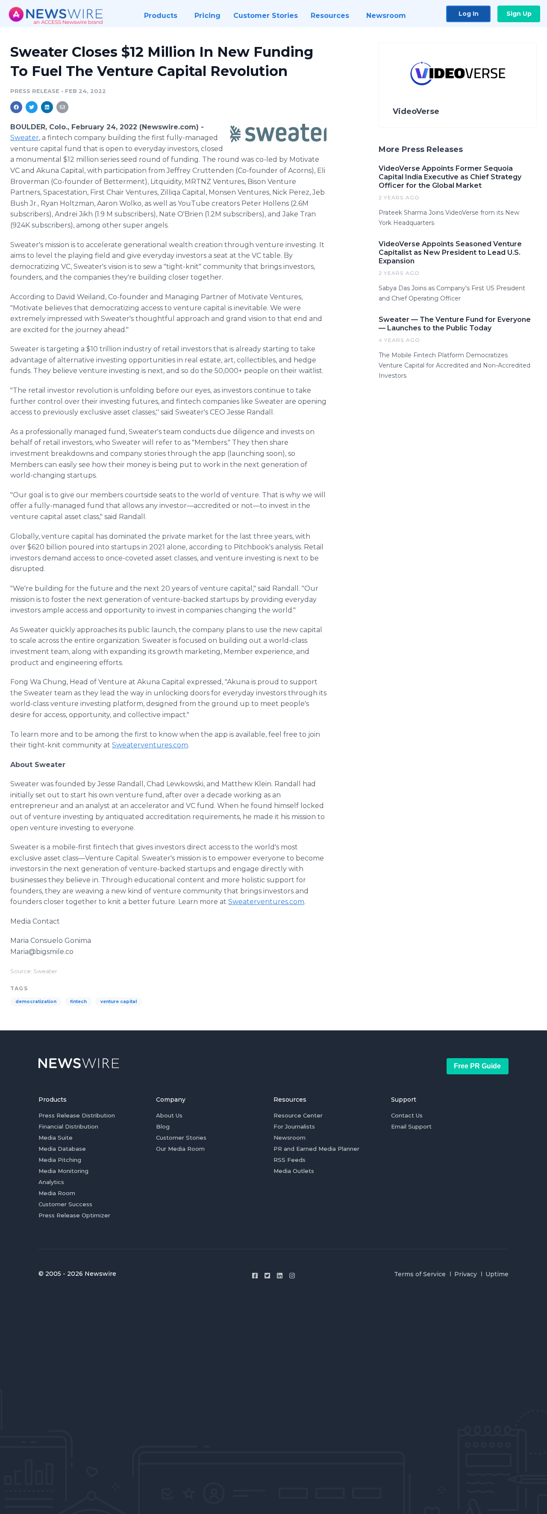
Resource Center (298, 1115)
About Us (169, 1115)
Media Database (62, 1148)
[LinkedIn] (279, 1275)
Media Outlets (294, 1170)
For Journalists (294, 1126)
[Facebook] (255, 1275)
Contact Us (407, 1115)
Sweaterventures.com (150, 745)
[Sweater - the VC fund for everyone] (278, 133)
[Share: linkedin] (47, 107)
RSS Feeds (290, 1159)
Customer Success (65, 1204)
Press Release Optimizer (74, 1215)
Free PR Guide (477, 1066)
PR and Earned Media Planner (316, 1148)
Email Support (411, 1126)
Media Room (56, 1193)
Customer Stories (181, 1137)
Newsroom (290, 1137)
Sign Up (519, 14)
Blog (163, 1126)
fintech (78, 1001)
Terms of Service (420, 1274)
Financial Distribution (68, 1126)
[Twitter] (267, 1275)
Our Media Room (180, 1148)
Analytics (51, 1182)
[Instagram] (292, 1275)
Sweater (24, 138)
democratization (35, 1001)
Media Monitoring (63, 1170)
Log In (469, 14)
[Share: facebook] (16, 107)
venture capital (118, 1001)
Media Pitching (59, 1159)
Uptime (497, 1274)
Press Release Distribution (76, 1115)
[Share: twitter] (31, 107)
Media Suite (55, 1137)
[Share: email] (62, 107)
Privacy (465, 1274)
